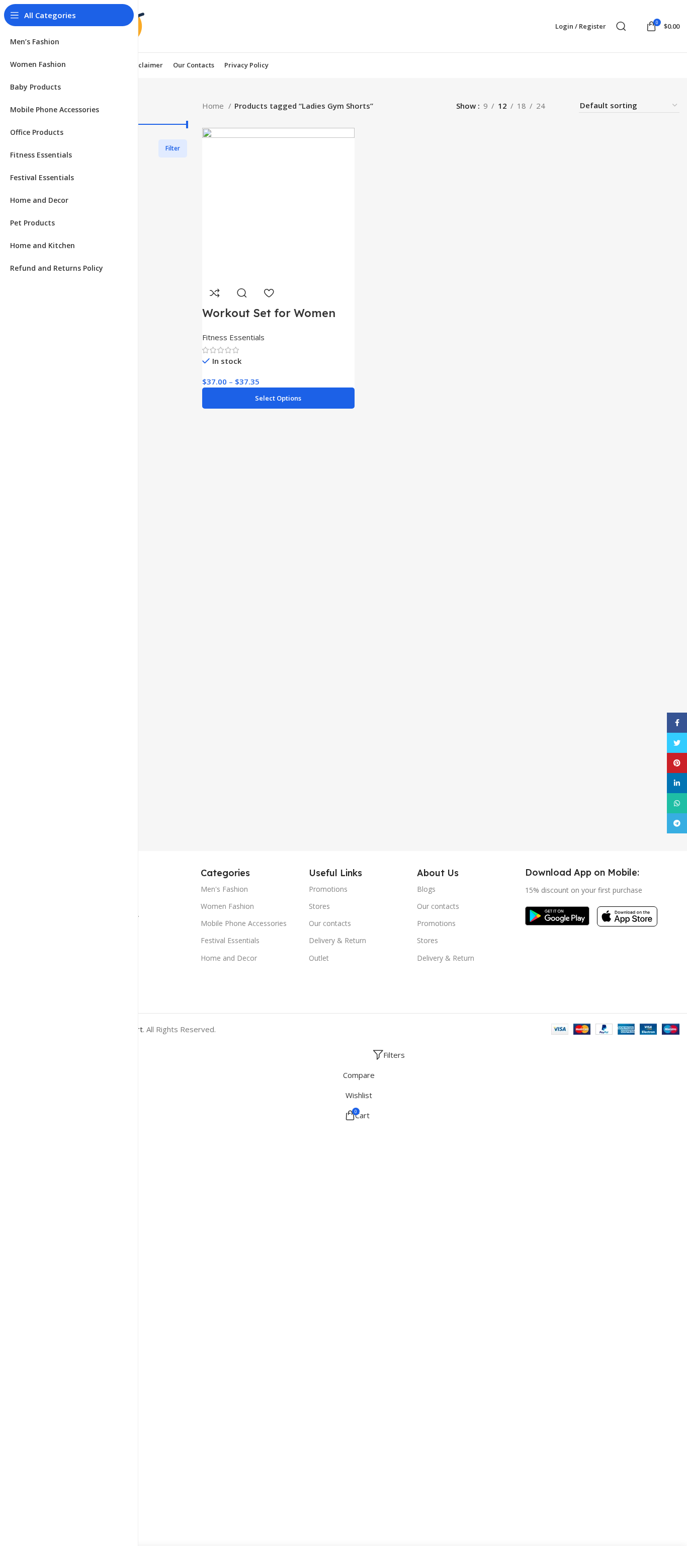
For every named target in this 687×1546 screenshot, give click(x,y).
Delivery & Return (337, 940)
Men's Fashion (224, 889)
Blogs (426, 889)
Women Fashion (227, 906)
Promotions (328, 889)
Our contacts (330, 923)
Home (214, 106)
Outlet (319, 958)
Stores (319, 906)
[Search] (621, 26)
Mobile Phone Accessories (244, 923)
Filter (172, 148)
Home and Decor (229, 958)
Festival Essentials (230, 940)
